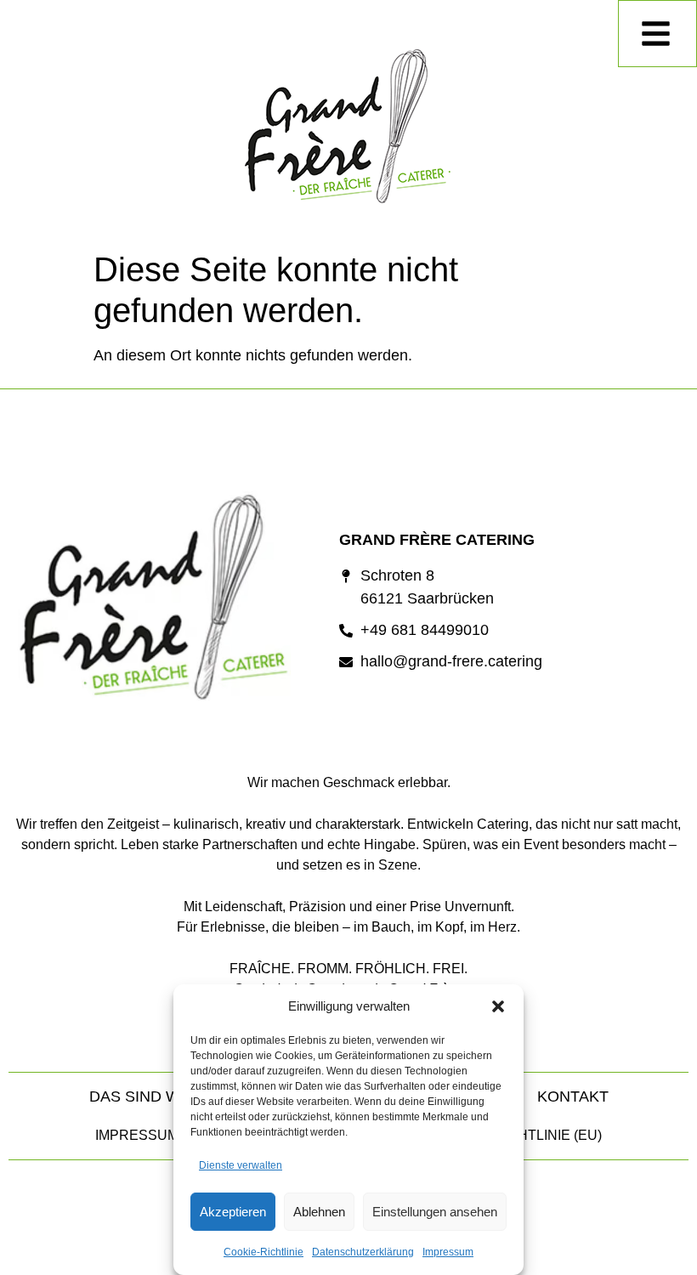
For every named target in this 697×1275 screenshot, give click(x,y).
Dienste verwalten (240, 1165)
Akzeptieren (233, 1211)
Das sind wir (142, 1096)
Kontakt (573, 1096)
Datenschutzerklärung (363, 1252)
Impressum (447, 1252)
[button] (498, 1006)
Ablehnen (319, 1211)
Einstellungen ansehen (434, 1211)
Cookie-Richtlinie (263, 1252)
